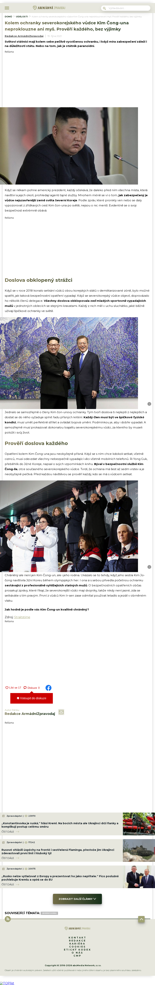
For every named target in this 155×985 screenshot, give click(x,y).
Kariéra (77, 943)
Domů (8, 16)
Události (22, 16)
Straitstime (22, 617)
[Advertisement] (77, 79)
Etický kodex (77, 949)
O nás (77, 952)
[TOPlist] (7, 983)
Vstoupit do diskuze (32, 698)
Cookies (77, 946)
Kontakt (77, 937)
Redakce (77, 940)
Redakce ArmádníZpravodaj (24, 36)
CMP (77, 955)
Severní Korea (49, 913)
